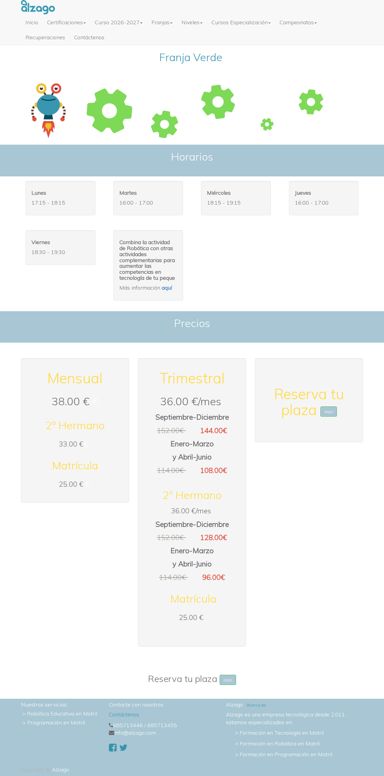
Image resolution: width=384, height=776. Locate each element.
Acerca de (256, 704)
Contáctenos (124, 714)
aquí (328, 411)
